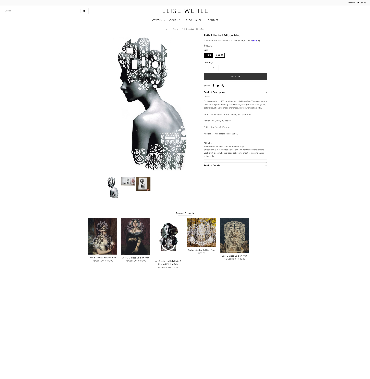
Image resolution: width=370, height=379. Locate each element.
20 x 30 (219, 55)
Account (351, 3)
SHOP (198, 20)
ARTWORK (156, 20)
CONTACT (213, 20)
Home (167, 29)
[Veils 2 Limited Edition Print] (135, 236)
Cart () (362, 3)
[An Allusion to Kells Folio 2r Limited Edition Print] (168, 238)
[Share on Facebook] (213, 85)
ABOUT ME (174, 20)
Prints (175, 29)
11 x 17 (208, 55)
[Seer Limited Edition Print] (234, 235)
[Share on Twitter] (218, 85)
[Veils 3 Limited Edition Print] (102, 236)
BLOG (189, 20)
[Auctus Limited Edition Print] (201, 232)
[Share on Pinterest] (223, 85)
